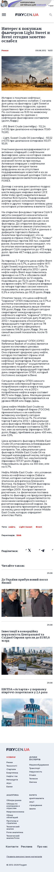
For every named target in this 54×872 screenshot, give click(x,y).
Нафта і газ (11, 776)
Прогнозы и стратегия (12, 822)
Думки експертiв (34, 758)
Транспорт (34, 768)
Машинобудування (39, 765)
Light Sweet (25, 527)
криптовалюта (36, 798)
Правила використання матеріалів (24, 856)
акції (31, 802)
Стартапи (11, 769)
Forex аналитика (14, 832)
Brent (39, 527)
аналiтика (12, 795)
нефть (11, 527)
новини (10, 757)
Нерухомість (35, 772)
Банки (9, 786)
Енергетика (12, 773)
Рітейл (32, 775)
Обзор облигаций (12, 816)
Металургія (12, 780)
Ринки (5, 50)
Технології (11, 766)
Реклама (26, 846)
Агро (8, 783)
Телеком (33, 779)
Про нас (42, 846)
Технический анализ (13, 828)
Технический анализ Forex (13, 837)
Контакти (12, 846)
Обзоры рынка (13, 800)
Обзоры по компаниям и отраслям (13, 806)
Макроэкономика (15, 812)
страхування (35, 805)
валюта (33, 795)
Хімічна (33, 782)
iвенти (32, 809)
